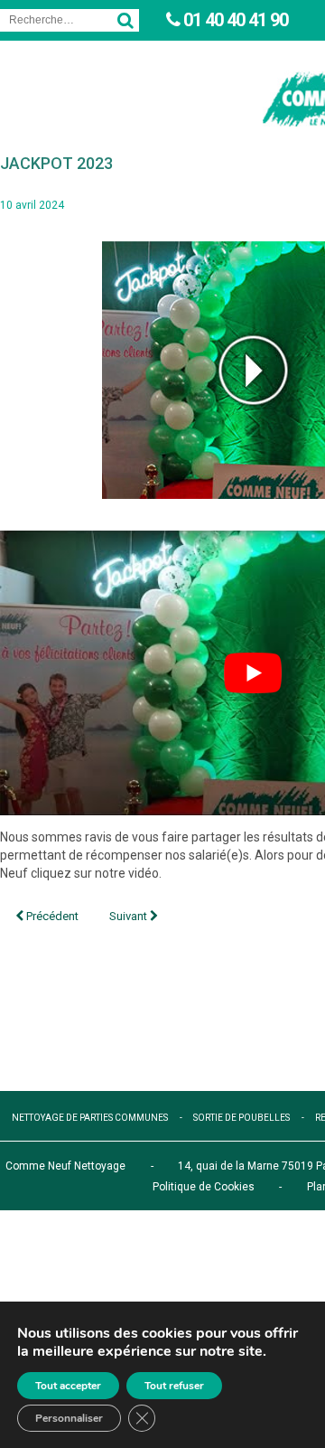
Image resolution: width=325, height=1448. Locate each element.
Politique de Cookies (204, 1186)
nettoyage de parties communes (90, 1118)
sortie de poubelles (241, 1118)
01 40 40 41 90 (234, 20)
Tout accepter (68, 1385)
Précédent (51, 916)
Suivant (129, 916)
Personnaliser (69, 1418)
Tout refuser (174, 1385)
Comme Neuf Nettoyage (65, 1166)
